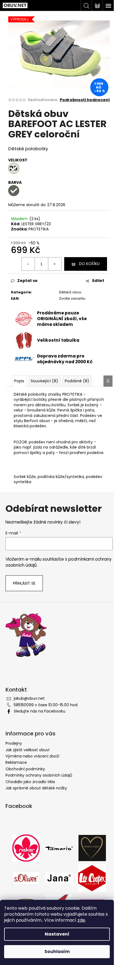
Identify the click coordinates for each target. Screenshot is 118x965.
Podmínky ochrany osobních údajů (38, 775)
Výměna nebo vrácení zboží (32, 756)
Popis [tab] (19, 381)
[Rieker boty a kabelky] (26, 847)
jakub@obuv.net (29, 698)
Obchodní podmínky (25, 769)
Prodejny (13, 743)
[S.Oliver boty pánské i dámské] (26, 877)
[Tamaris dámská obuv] (59, 847)
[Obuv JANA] (59, 877)
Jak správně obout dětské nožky (36, 788)
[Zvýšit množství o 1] (54, 263)
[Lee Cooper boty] (92, 877)
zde (81, 920)
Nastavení (57, 934)
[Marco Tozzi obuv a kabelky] (92, 847)
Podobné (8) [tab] (77, 381)
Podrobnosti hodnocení (85, 100)
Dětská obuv (70, 292)
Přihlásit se (24, 583)
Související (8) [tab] (44, 381)
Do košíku (89, 263)
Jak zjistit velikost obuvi (27, 750)
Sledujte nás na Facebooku (39, 711)
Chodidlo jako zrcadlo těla (30, 781)
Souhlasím (57, 951)
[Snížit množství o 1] (28, 263)
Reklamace (16, 762)
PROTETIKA (39, 229)
